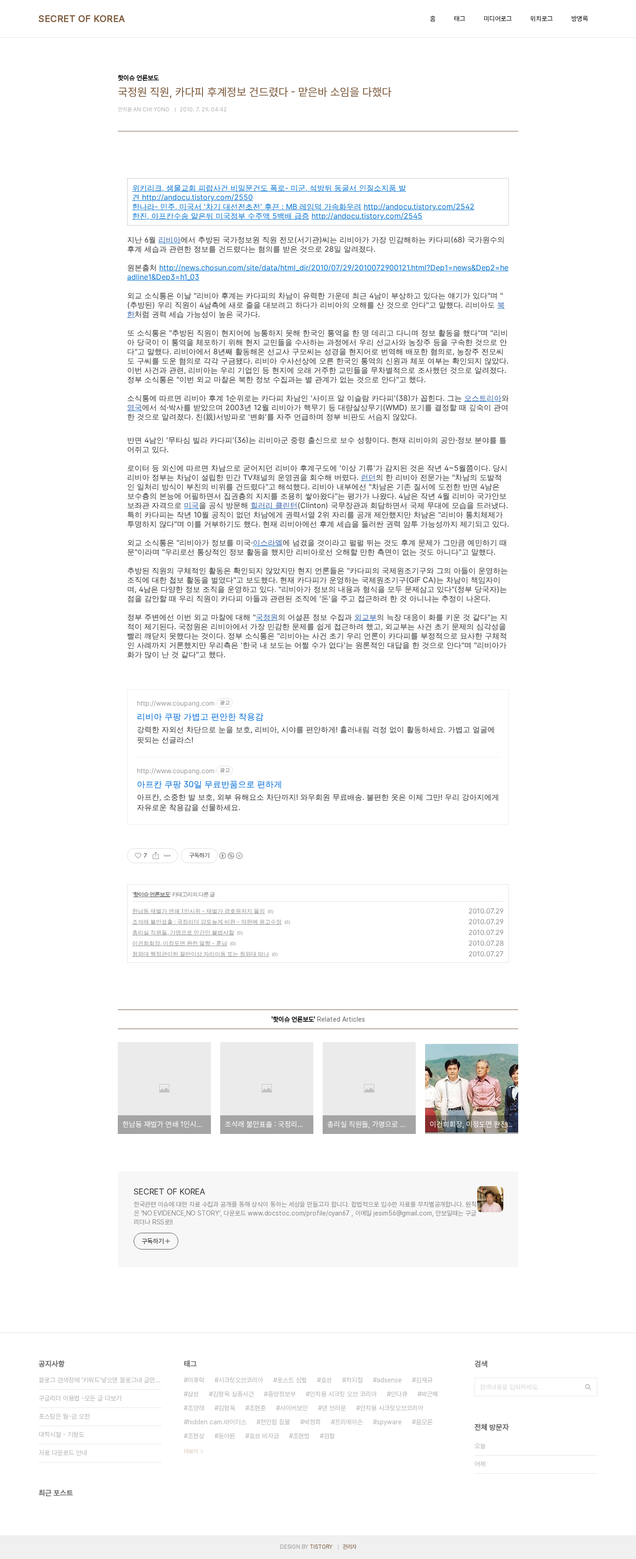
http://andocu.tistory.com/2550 (197, 197)
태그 (459, 18)
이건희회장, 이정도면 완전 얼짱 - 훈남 (179, 943)
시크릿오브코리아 (240, 1380)
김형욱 (226, 1408)
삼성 (193, 1394)
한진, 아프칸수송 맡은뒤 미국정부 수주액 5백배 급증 (220, 215)
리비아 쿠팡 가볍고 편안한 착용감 (200, 716)
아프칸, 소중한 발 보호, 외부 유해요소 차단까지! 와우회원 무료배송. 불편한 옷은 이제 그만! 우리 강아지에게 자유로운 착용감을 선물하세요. (318, 802)
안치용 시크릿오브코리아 (391, 1408)
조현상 (196, 1436)
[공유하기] (156, 856)
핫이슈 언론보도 (151, 894)
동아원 (226, 1436)
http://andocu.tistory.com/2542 (419, 206)
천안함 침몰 (275, 1422)
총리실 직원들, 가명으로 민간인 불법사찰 (183, 932)
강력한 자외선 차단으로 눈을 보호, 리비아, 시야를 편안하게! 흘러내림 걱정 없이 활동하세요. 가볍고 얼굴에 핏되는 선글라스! (316, 734)
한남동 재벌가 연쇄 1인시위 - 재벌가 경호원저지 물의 (198, 910)
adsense (389, 1380)
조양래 (196, 1408)
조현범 (301, 1436)
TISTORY (321, 1547)
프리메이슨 (349, 1422)
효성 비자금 (264, 1436)
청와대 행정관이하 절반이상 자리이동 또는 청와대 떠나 (200, 953)
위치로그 (541, 18)
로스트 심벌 (292, 1380)
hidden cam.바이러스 (217, 1422)
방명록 (579, 18)
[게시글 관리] (167, 856)
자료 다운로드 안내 (63, 1452)
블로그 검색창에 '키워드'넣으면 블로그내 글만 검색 (100, 1380)
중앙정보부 (282, 1394)
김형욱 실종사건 (233, 1394)
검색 (588, 1387)
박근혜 (429, 1394)
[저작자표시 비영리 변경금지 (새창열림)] (230, 855)
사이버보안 (294, 1408)
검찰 (329, 1436)
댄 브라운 (334, 1408)
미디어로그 (498, 18)
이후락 (196, 1380)
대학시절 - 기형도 (61, 1434)
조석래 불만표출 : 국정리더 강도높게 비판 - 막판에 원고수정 (207, 921)
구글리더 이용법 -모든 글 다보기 (80, 1398)
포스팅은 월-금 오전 (64, 1416)
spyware (389, 1422)
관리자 (350, 1547)
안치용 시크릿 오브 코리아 (343, 1394)
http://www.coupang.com (176, 703)
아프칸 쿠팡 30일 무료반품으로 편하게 (209, 784)
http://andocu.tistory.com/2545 (366, 215)
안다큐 (399, 1394)
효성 (326, 1380)
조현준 (257, 1408)
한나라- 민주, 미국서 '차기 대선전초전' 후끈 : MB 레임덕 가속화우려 (246, 206)
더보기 (191, 1451)
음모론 (424, 1422)
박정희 (312, 1422)
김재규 (424, 1380)
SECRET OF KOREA (82, 18)
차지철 (354, 1380)
